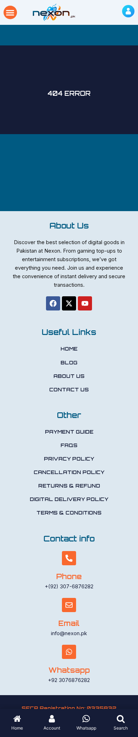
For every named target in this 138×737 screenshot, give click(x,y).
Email (69, 623)
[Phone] (69, 558)
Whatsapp (69, 670)
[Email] (69, 605)
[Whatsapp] (69, 652)
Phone (69, 576)
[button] (10, 12)
